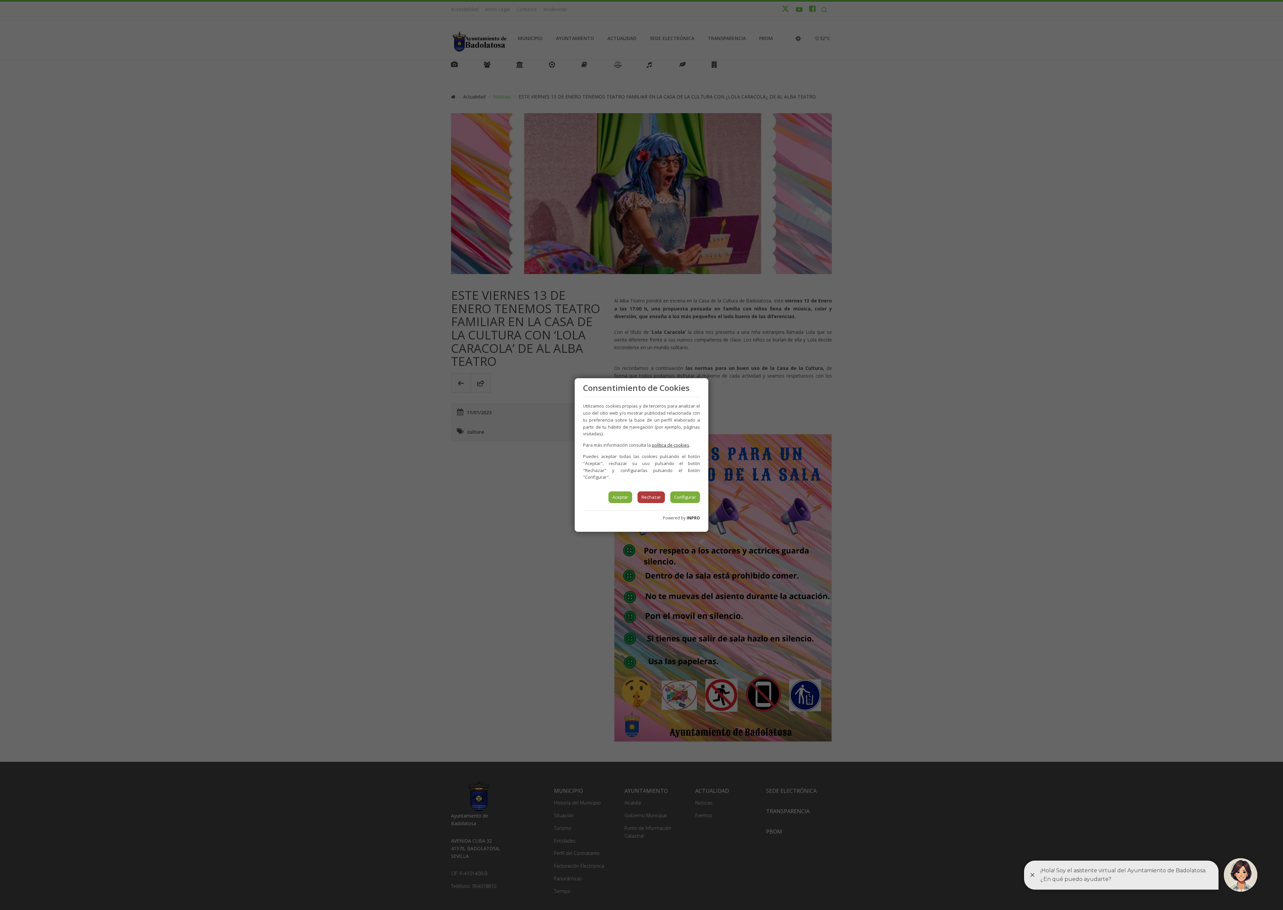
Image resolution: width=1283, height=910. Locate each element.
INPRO (693, 518)
